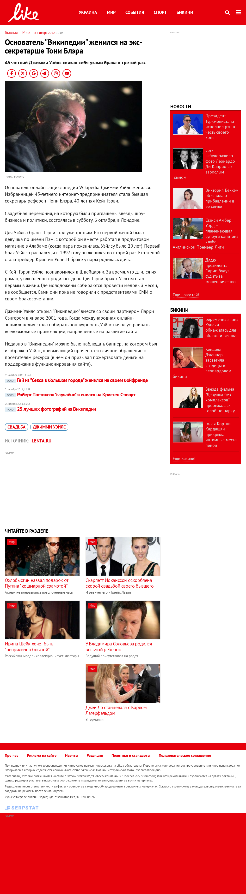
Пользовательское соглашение (185, 755)
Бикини (185, 12)
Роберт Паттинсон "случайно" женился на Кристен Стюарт (71, 394)
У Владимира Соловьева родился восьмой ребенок (119, 647)
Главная (11, 32)
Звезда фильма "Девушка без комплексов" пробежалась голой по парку (220, 399)
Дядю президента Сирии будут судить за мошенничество (220, 270)
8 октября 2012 (44, 33)
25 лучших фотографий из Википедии (51, 409)
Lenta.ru (41, 441)
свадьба (16, 427)
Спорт (160, 12)
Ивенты (71, 755)
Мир (111, 12)
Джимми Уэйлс (49, 427)
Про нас (11, 755)
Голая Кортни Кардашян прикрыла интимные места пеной (221, 434)
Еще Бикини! (184, 458)
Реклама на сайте (41, 755)
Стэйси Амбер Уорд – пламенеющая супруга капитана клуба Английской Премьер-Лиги (206, 233)
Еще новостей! (186, 295)
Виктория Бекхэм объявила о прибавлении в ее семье (222, 198)
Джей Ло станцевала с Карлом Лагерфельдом (116, 710)
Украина (88, 12)
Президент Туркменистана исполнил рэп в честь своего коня (220, 126)
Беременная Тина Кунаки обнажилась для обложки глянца (222, 327)
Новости (180, 106)
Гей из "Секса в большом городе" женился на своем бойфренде (77, 380)
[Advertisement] (83, 489)
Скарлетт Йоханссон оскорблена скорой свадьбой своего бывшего (120, 583)
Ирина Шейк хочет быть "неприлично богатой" (29, 647)
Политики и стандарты (130, 755)
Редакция (95, 755)
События (134, 12)
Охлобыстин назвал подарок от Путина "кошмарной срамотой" (36, 583)
